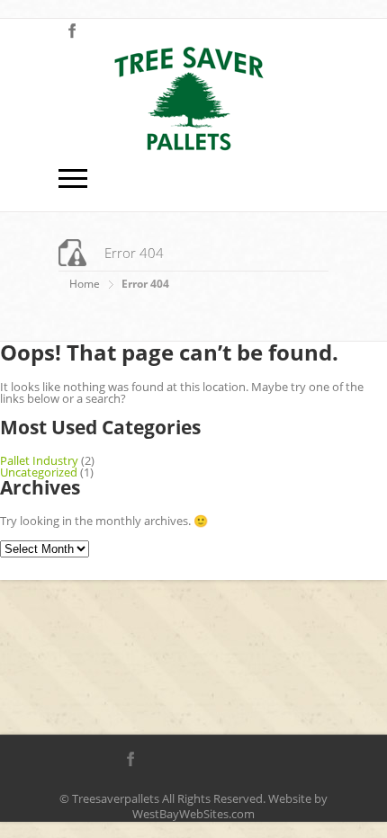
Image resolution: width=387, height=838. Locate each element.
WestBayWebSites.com (193, 814)
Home (84, 283)
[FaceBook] (72, 31)
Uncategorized (38, 472)
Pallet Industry (39, 460)
